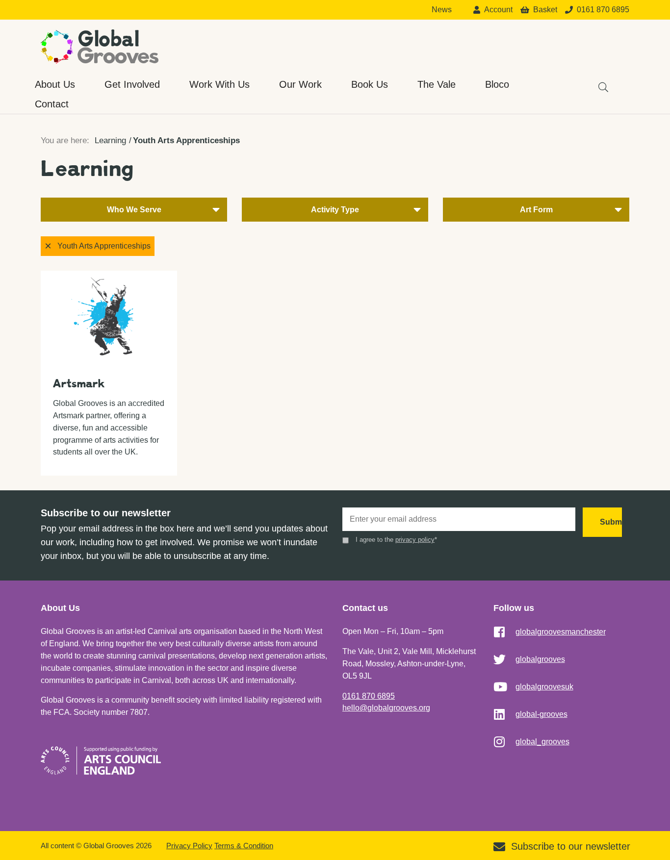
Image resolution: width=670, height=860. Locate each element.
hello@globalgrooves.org (386, 708)
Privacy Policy (189, 845)
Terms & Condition (243, 845)
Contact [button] (52, 104)
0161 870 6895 (368, 696)
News (442, 10)
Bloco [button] (497, 84)
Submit (611, 522)
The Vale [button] (436, 84)
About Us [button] (55, 84)
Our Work (300, 84)
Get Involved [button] (132, 84)
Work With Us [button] (219, 84)
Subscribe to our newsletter (570, 846)
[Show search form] (598, 82)
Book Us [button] (369, 84)
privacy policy (415, 539)
